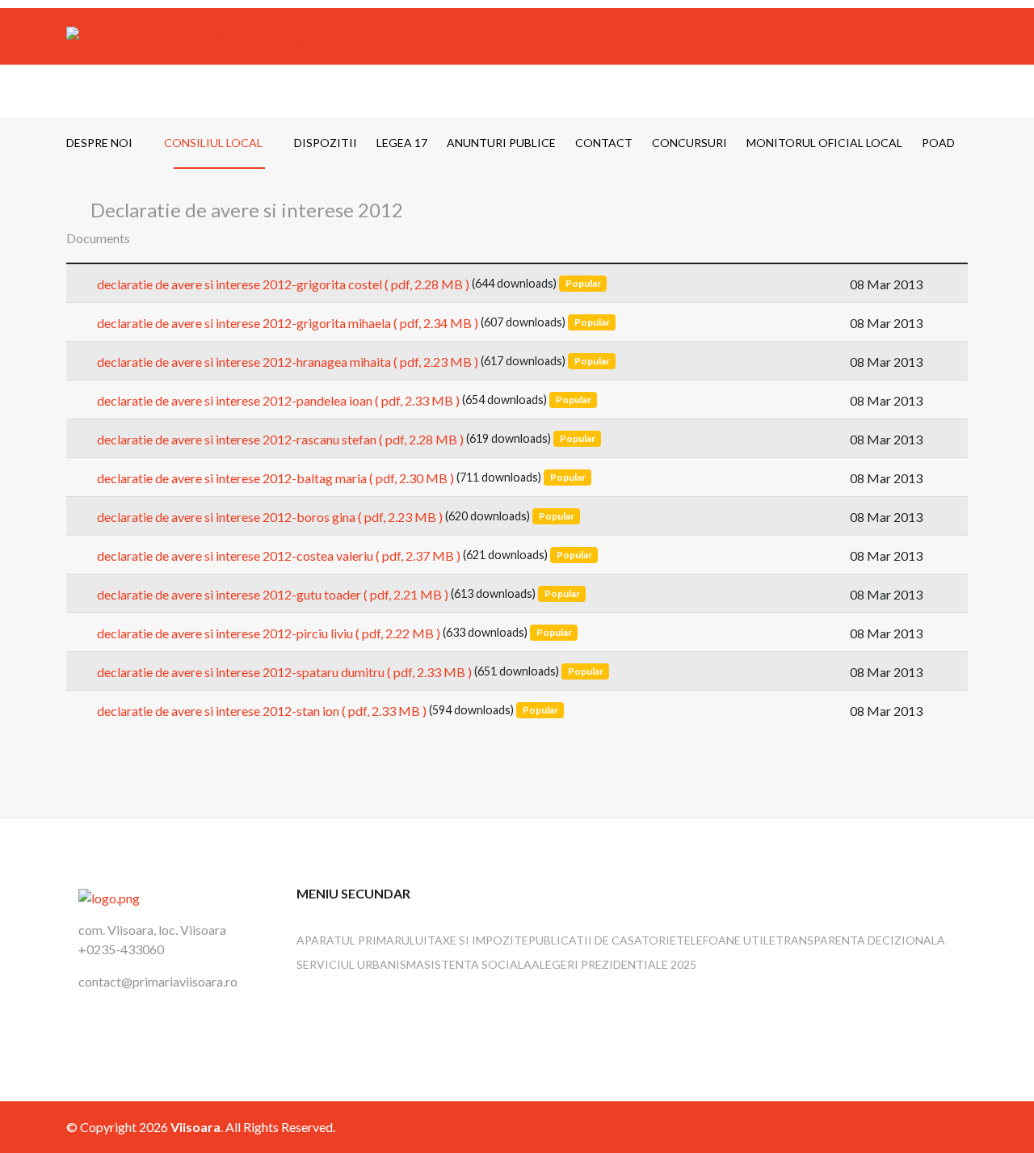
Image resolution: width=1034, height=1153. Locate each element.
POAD (938, 142)
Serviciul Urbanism (356, 964)
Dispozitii (325, 142)
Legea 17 (401, 142)
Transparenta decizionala (860, 940)
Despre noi (99, 142)
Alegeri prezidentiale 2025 (614, 964)
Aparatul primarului (361, 940)
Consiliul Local (213, 142)
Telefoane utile (726, 940)
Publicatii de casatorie (602, 940)
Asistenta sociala (474, 964)
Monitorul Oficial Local (824, 142)
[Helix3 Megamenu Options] (961, 90)
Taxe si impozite (477, 940)
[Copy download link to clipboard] (948, 283)
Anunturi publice (501, 142)
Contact (604, 142)
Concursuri (689, 142)
